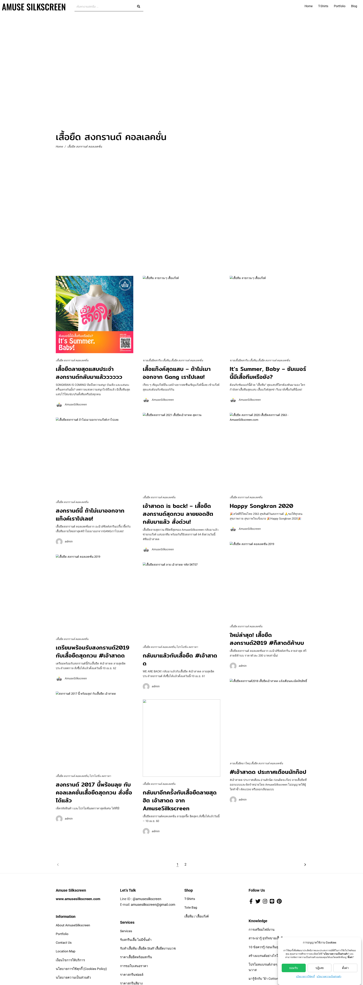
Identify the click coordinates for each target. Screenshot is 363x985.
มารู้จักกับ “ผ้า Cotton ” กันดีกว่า (271, 978)
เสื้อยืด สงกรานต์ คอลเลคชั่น (72, 360)
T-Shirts (323, 6)
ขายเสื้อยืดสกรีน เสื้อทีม (156, 360)
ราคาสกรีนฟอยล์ (131, 975)
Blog (354, 6)
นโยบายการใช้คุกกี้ (305, 976)
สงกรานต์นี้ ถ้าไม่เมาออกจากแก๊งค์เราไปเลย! (90, 514)
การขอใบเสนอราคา (134, 966)
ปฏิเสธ (320, 968)
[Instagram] (265, 901)
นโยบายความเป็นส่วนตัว (329, 976)
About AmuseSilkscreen (73, 925)
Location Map (65, 951)
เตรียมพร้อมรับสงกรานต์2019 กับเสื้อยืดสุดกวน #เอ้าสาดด (92, 651)
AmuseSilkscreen (76, 404)
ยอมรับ (293, 968)
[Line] (272, 901)
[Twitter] (258, 901)
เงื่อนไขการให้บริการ (70, 960)
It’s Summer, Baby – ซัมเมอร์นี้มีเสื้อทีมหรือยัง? (268, 372)
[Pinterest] (279, 901)
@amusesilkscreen (147, 899)
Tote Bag (190, 908)
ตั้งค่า (345, 968)
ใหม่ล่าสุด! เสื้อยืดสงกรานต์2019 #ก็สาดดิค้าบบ (267, 638)
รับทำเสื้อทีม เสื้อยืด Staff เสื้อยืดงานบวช (148, 948)
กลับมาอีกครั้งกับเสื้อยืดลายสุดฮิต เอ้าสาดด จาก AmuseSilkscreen (180, 800)
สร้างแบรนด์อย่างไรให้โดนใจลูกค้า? (274, 956)
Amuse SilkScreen (34, 7)
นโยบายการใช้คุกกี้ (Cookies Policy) (81, 969)
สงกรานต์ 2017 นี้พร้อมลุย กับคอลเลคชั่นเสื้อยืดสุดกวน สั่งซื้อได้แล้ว (94, 792)
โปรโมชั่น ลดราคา (187, 646)
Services (126, 931)
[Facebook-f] (251, 901)
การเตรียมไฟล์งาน (262, 929)
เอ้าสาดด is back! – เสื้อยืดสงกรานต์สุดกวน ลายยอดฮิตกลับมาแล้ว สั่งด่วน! (178, 513)
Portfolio (339, 6)
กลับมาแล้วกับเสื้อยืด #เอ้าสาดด (180, 659)
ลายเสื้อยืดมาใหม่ (240, 763)
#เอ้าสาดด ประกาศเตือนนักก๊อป (268, 771)
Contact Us (64, 942)
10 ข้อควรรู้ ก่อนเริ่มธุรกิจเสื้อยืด (271, 947)
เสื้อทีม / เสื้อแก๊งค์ (196, 916)
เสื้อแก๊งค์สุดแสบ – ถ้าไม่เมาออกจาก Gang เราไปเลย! (177, 372)
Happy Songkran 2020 (261, 505)
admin (69, 541)
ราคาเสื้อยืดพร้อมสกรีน (136, 957)
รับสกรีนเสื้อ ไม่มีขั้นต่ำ (136, 940)
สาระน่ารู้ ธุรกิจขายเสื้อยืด (267, 938)
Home (309, 6)
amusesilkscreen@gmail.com (153, 905)
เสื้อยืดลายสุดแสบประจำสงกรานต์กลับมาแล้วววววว (89, 372)
